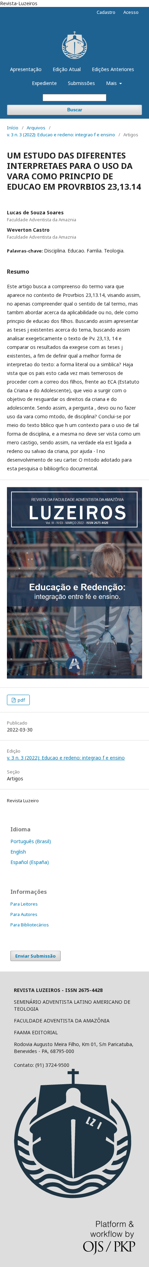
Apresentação (26, 69)
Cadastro (106, 12)
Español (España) (29, 862)
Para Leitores (24, 904)
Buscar (74, 109)
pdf (21, 700)
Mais (112, 83)
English (18, 851)
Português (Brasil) (30, 841)
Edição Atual (67, 69)
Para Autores (23, 914)
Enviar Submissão (35, 956)
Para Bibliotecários (29, 925)
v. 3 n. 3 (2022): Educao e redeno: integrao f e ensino (61, 134)
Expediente (44, 83)
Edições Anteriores (113, 69)
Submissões (81, 83)
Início (12, 128)
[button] (74, 1127)
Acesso (131, 12)
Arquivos (36, 128)
